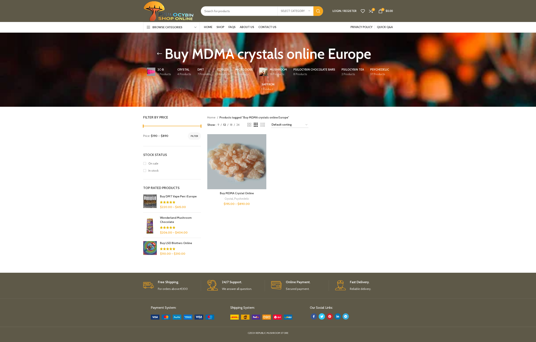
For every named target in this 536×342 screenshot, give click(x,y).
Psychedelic (241, 198)
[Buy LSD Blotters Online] (150, 248)
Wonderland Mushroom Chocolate (176, 220)
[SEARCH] (318, 11)
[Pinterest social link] (330, 316)
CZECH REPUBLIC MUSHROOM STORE (268, 333)
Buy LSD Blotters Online (176, 243)
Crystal (229, 198)
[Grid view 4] (262, 124)
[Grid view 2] (249, 124)
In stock (153, 170)
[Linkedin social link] (338, 316)
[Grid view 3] (256, 124)
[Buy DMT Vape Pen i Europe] (150, 201)
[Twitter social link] (322, 316)
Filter (194, 136)
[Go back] (159, 54)
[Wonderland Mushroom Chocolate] (150, 225)
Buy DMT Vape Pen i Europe (178, 196)
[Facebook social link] (314, 316)
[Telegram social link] (346, 316)
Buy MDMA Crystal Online (237, 193)
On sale (153, 163)
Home (211, 117)
